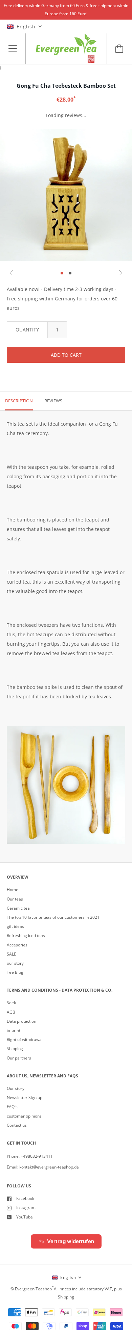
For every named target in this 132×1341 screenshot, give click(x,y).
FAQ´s (12, 1106)
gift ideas (15, 926)
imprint (13, 1030)
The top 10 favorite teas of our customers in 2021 (53, 917)
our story (15, 963)
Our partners (19, 1058)
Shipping (15, 1048)
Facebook (25, 1198)
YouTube (24, 1217)
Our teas (15, 899)
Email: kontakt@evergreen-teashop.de (43, 1167)
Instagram (26, 1207)
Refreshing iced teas (26, 935)
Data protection (21, 1021)
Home (12, 889)
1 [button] (62, 273)
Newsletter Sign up (24, 1097)
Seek (11, 1002)
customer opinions (24, 1116)
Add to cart (66, 355)
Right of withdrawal (25, 1039)
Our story (15, 1088)
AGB (11, 1012)
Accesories (17, 945)
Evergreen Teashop (33, 1289)
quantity (27, 329)
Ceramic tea (18, 908)
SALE (11, 954)
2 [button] (70, 273)
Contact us (17, 1125)
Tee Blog (15, 972)
